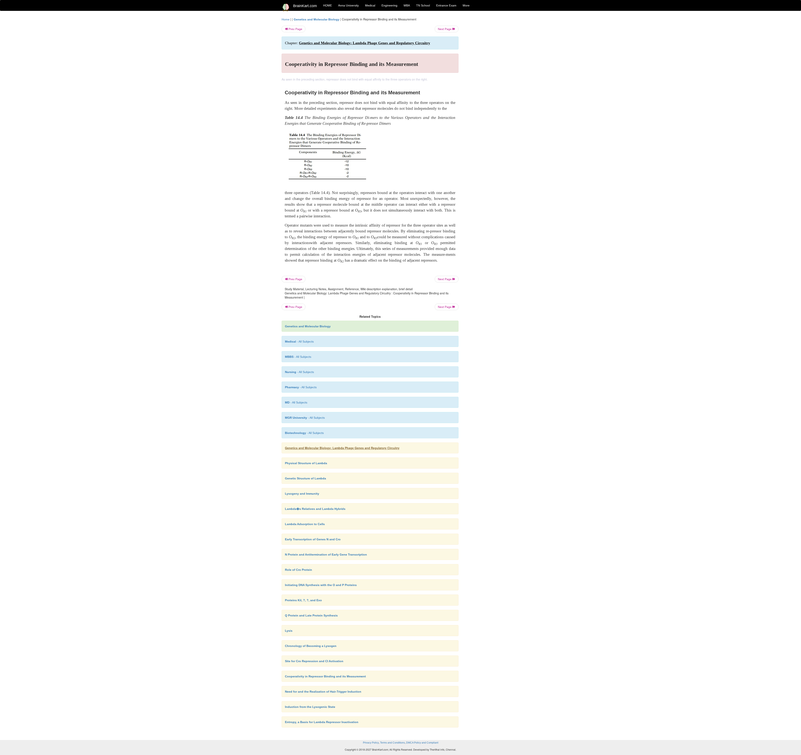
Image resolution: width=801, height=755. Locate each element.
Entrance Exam (446, 5)
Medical (370, 5)
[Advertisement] (492, 79)
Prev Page (295, 29)
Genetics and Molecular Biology (316, 19)
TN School (423, 5)
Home (286, 19)
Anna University (348, 5)
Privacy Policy (371, 742)
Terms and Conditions (392, 742)
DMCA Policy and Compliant (422, 742)
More (466, 5)
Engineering (389, 5)
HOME (327, 5)
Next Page (445, 29)
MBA (407, 5)
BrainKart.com (305, 6)
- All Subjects (299, 341)
